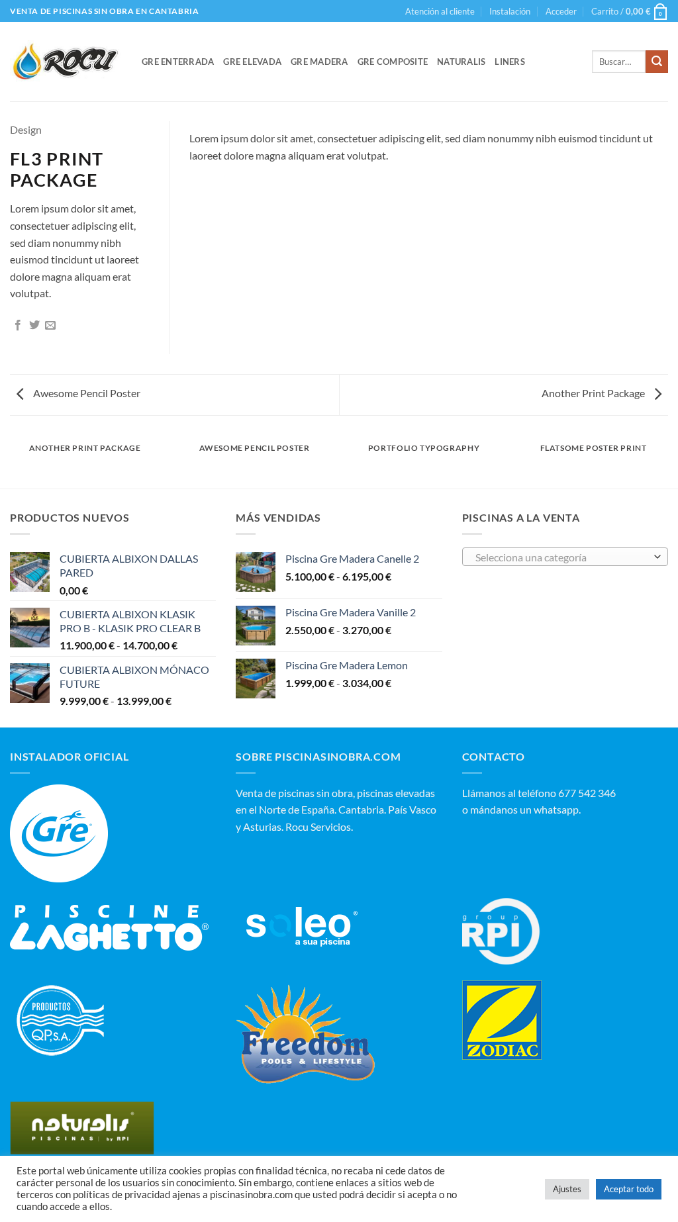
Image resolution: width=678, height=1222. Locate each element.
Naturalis (461, 61)
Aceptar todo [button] (629, 1189)
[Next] (642, 134)
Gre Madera (319, 61)
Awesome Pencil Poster (85, 393)
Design (26, 129)
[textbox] (561, 557)
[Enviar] (657, 61)
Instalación (509, 11)
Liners (510, 61)
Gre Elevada (252, 61)
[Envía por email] (50, 326)
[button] (561, 11)
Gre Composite (393, 61)
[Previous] (216, 134)
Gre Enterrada (178, 61)
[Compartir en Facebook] (18, 326)
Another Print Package (594, 393)
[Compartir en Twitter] (34, 326)
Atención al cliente (440, 11)
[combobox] (565, 556)
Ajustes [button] (567, 1189)
